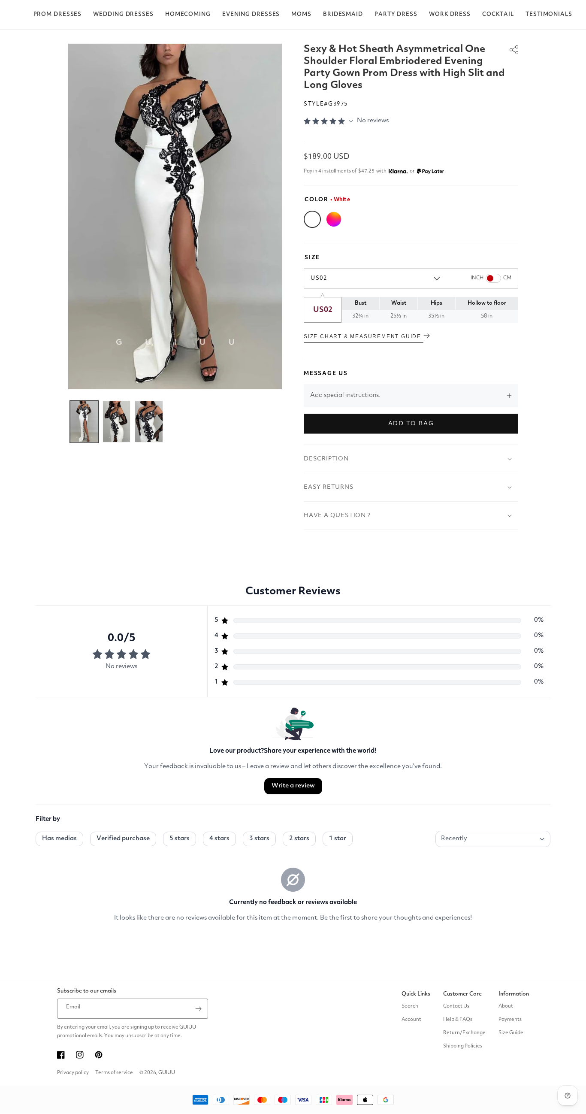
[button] (57, 14)
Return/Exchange (464, 1032)
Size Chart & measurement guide (363, 336)
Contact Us (456, 1006)
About (505, 1006)
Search (410, 1006)
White (312, 219)
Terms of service (114, 1072)
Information (513, 994)
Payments (510, 1019)
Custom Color (333, 219)
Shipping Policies (462, 1046)
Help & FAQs (457, 1019)
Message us (326, 373)
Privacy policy (73, 1072)
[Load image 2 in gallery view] (117, 421)
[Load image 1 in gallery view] (84, 421)
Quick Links (416, 994)
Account (411, 1019)
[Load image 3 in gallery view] (149, 421)
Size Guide (510, 1032)
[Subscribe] (198, 1009)
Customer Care (462, 994)
